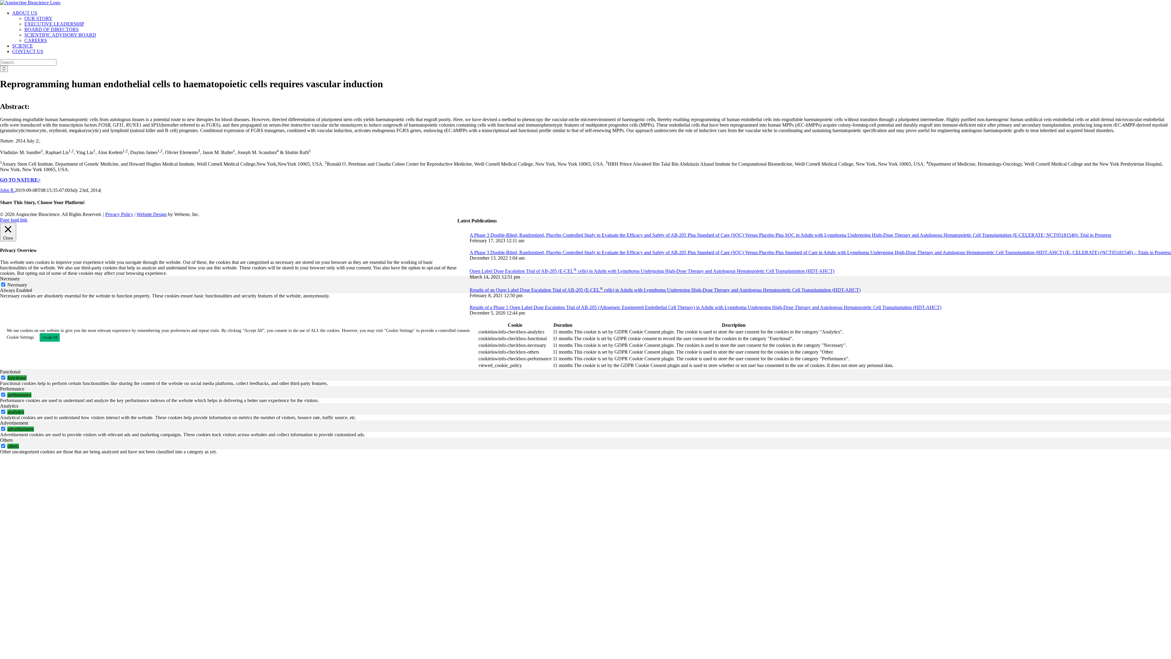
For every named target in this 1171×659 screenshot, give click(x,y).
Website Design (152, 214)
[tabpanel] (585, 331)
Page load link (13, 219)
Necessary (17, 284)
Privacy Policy (119, 214)
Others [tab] (6, 440)
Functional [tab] (10, 371)
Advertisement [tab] (14, 423)
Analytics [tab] (9, 406)
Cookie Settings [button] (20, 337)
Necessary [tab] (10, 278)
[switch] (3, 378)
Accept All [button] (49, 337)
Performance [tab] (12, 388)
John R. (7, 190)
